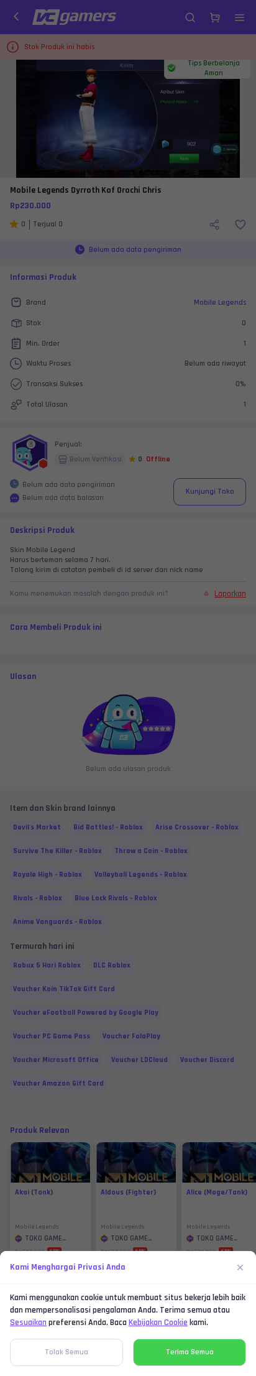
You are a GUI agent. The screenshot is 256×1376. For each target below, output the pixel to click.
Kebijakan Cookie (158, 1322)
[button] (128, 688)
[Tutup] (240, 1267)
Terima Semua (190, 1352)
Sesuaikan (28, 1322)
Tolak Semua (66, 1352)
